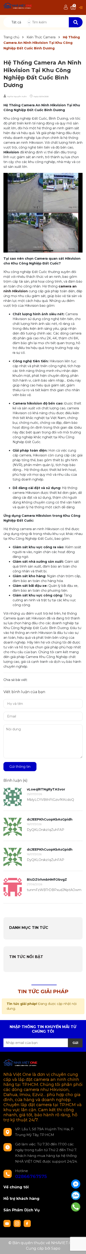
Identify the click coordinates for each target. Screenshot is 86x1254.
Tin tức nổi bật (26, 957)
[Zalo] (75, 1195)
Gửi (75, 1043)
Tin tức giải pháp (43, 991)
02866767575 (31, 1176)
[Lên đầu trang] (78, 1246)
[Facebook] (75, 1184)
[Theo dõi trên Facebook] (27, 1223)
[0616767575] (75, 1207)
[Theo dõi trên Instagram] (18, 1223)
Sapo (55, 1248)
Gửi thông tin (20, 767)
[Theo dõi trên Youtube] (7, 1223)
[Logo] (17, 6)
